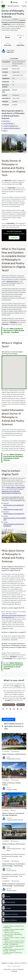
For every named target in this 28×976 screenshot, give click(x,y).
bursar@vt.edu (15, 491)
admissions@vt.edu (7, 493)
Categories (4, 963)
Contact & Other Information (11, 128)
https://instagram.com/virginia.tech (13, 513)
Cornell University (11, 870)
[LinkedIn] (10, 709)
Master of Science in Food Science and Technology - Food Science (13, 865)
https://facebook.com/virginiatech (13, 505)
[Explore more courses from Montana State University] (3, 758)
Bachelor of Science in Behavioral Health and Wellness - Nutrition (13, 930)
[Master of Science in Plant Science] (14, 831)
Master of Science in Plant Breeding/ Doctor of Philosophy (12, 935)
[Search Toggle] (26, 2)
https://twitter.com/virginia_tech (12, 509)
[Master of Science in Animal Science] (14, 770)
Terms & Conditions (17, 969)
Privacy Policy (7, 969)
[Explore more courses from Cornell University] (3, 869)
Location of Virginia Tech (10, 126)
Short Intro (6, 121)
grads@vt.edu (17, 493)
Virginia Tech (20, 704)
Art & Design (7, 907)
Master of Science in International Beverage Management (13, 814)
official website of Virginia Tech (15, 487)
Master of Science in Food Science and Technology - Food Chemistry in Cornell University (13, 665)
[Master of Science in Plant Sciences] (14, 741)
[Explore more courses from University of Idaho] (3, 788)
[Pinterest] (17, 709)
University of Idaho (12, 789)
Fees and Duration (8, 123)
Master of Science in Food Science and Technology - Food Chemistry (13, 885)
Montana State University (14, 759)
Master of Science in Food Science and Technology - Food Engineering (13, 943)
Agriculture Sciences (13, 6)
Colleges (10, 963)
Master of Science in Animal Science (11, 784)
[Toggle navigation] (2, 2)
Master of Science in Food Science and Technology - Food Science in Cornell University (13, 457)
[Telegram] (21, 709)
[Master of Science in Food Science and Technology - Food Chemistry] (14, 876)
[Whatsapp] (14, 709)
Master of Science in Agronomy (12, 932)
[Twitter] (3, 709)
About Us (16, 963)
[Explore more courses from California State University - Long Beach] (3, 847)
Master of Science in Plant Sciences (14, 754)
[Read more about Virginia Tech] (3, 51)
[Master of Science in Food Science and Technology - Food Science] (14, 856)
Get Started (14, 237)
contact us (17, 686)
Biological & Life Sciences (10, 913)
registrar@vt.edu (6, 491)
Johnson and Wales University (15, 820)
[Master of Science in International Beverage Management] (14, 800)
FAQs (4, 130)
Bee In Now (17, 966)
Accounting (6, 896)
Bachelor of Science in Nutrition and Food (14, 941)
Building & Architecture (10, 919)
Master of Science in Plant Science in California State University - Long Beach (13, 330)
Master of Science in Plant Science (13, 844)
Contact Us (24, 963)
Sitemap (14, 971)
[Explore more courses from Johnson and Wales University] (3, 819)
